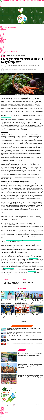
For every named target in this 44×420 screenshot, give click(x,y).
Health (1, 49)
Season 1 (2, 30)
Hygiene (16, 259)
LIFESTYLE (24, 0)
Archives (1, 406)
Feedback (2, 409)
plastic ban (9, 272)
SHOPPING (39, 0)
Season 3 (2, 32)
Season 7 (2, 35)
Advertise (2, 407)
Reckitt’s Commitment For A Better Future (8, 51)
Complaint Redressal (4, 412)
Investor (1, 411)
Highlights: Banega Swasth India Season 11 (8, 27)
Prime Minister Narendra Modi (8, 269)
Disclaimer (2, 410)
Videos (1, 28)
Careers (1, 414)
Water (7, 259)
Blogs (2, 54)
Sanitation (10, 259)
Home (1, 26)
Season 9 (2, 37)
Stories (1, 50)
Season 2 (2, 31)
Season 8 (2, 36)
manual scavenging (16, 272)
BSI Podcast (2, 52)
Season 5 (2, 33)
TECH (32, 0)
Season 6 (2, 34)
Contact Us (2, 413)
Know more (15, 405)
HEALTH (28, 0)
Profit (7, 0)
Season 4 (2, 33)
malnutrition (37, 262)
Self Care (2, 48)
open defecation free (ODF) (8, 268)
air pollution (30, 271)
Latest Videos (3, 29)
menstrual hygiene (35, 272)
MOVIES (13, 0)
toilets (37, 266)
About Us (2, 408)
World (4, 0)
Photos (1, 38)
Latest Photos (3, 39)
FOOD (21, 0)
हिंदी (10, 0)
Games (35, 0)
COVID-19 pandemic (33, 258)
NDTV (1, 0)
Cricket (17, 0)
